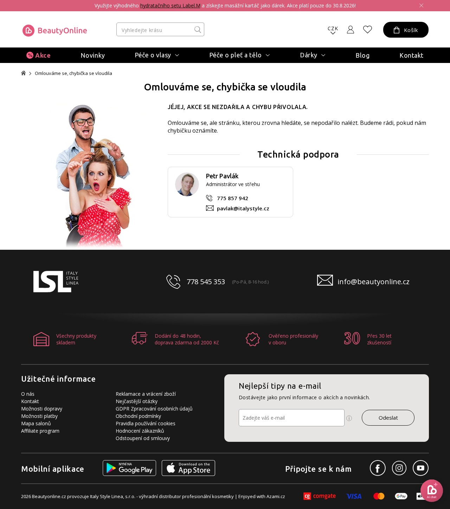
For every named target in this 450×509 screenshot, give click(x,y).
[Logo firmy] (54, 31)
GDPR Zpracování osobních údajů (154, 408)
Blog (362, 55)
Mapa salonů (36, 423)
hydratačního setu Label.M (170, 5)
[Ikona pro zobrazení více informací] (349, 418)
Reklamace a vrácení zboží (146, 393)
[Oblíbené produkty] (367, 29)
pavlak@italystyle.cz (243, 208)
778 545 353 (206, 281)
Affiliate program (40, 430)
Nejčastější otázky (137, 401)
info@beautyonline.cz (374, 281)
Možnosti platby (39, 416)
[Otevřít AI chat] (431, 490)
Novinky (93, 55)
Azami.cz (275, 496)
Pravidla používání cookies (145, 423)
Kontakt (411, 55)
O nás (27, 393)
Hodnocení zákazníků (140, 430)
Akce (43, 55)
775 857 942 (232, 198)
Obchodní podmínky (138, 416)
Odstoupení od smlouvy (143, 438)
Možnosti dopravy (41, 408)
